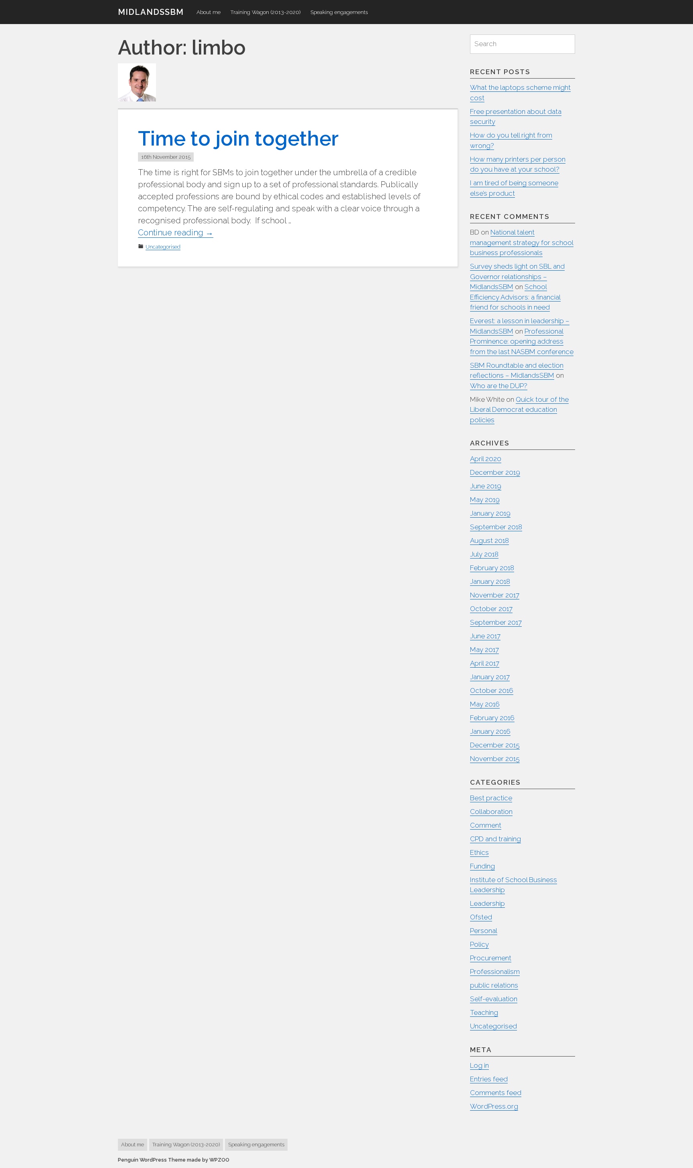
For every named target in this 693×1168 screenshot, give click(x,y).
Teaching (484, 1012)
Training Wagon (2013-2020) (265, 12)
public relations (494, 985)
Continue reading (175, 233)
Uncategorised (163, 247)
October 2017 (491, 609)
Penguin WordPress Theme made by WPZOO (173, 1160)
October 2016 (491, 690)
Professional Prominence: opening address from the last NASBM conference (521, 341)
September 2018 (496, 527)
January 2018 (490, 581)
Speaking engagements (339, 12)
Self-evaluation (493, 999)
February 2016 (492, 718)
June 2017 (485, 636)
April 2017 (484, 663)
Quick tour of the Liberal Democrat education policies (519, 409)
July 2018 (484, 554)
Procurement (490, 958)
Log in (479, 1065)
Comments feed (495, 1093)
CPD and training (495, 839)
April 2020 (485, 459)
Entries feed (489, 1079)
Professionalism (495, 972)
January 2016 (490, 731)
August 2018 (489, 540)
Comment (485, 825)
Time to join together (238, 138)
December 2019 (495, 472)
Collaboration (491, 812)
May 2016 (485, 704)
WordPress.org (494, 1106)
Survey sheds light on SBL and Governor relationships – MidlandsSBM (517, 276)
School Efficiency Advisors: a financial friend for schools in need (515, 297)
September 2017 (496, 622)
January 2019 (490, 513)
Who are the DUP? (498, 386)
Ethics (479, 852)
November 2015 (495, 759)
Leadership (487, 903)
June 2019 (485, 486)
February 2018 (492, 568)
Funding (482, 866)
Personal (483, 931)
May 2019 (485, 500)
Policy (479, 944)
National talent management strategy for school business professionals (521, 242)
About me (209, 12)
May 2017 (484, 650)
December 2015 (495, 745)
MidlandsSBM (151, 12)
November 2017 (494, 595)
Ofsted (481, 917)
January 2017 (490, 677)
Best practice (491, 798)
